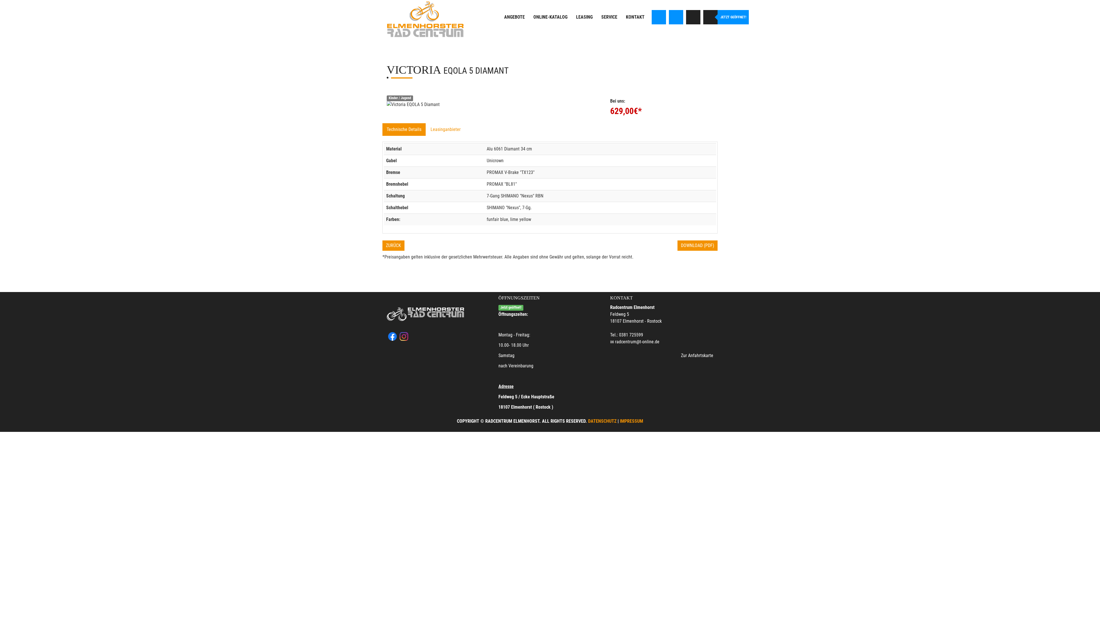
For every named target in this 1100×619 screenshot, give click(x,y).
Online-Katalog (550, 17)
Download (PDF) (697, 245)
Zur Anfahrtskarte (697, 355)
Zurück (393, 245)
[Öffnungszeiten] (710, 17)
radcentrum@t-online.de (637, 341)
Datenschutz (602, 421)
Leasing (584, 17)
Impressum (631, 421)
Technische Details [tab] (404, 129)
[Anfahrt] (693, 17)
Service (609, 17)
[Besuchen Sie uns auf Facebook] (659, 17)
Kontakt (635, 17)
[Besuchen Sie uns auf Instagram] (676, 17)
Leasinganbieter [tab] (446, 129)
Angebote (514, 17)
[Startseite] (425, 19)
